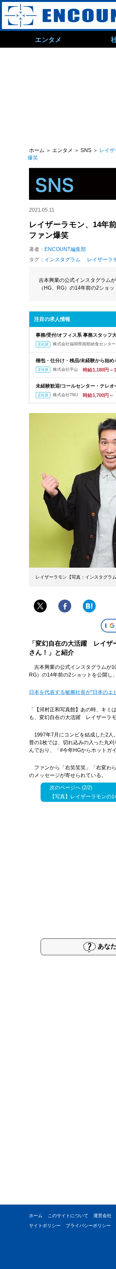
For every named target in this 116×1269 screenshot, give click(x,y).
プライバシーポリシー (88, 1225)
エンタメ (48, 39)
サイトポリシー (45, 1225)
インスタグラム (62, 259)
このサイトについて (68, 1215)
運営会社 (102, 1215)
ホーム (36, 1215)
